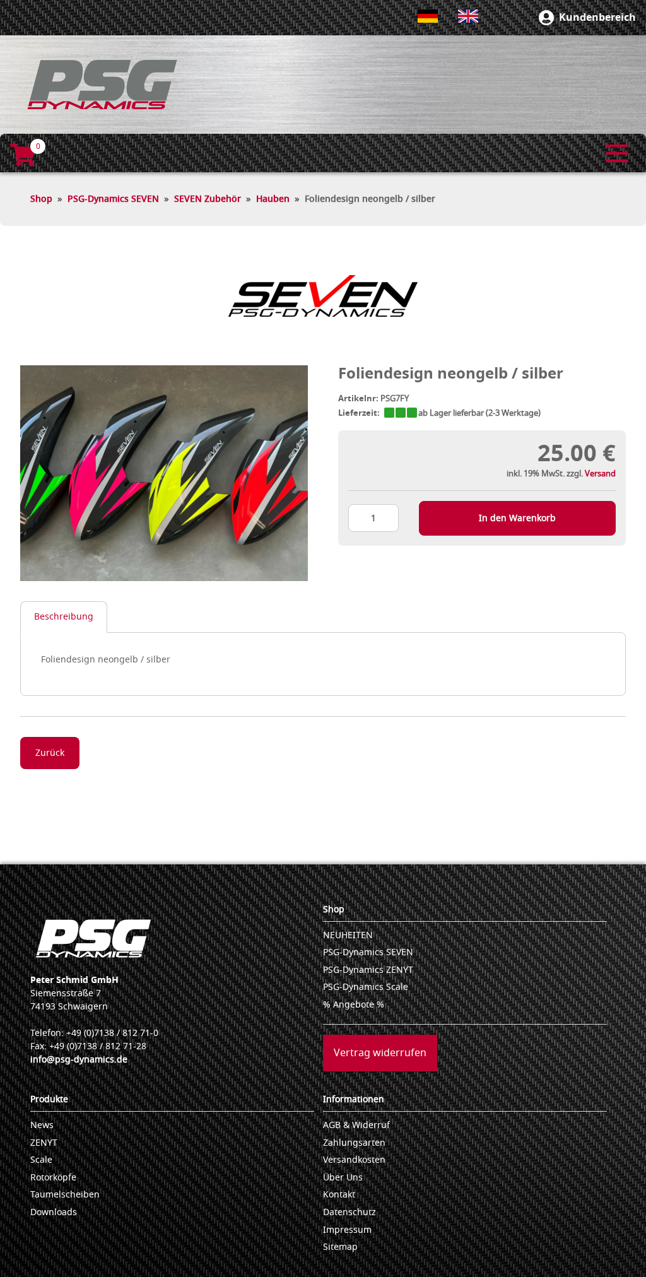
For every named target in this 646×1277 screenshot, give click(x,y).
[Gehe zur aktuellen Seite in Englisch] (468, 16)
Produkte (49, 1099)
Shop (41, 199)
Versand (600, 474)
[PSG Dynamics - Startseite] (102, 85)
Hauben (273, 199)
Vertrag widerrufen (380, 1053)
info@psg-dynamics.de (78, 1059)
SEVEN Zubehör (207, 199)
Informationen (353, 1099)
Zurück (49, 753)
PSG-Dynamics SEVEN (113, 199)
